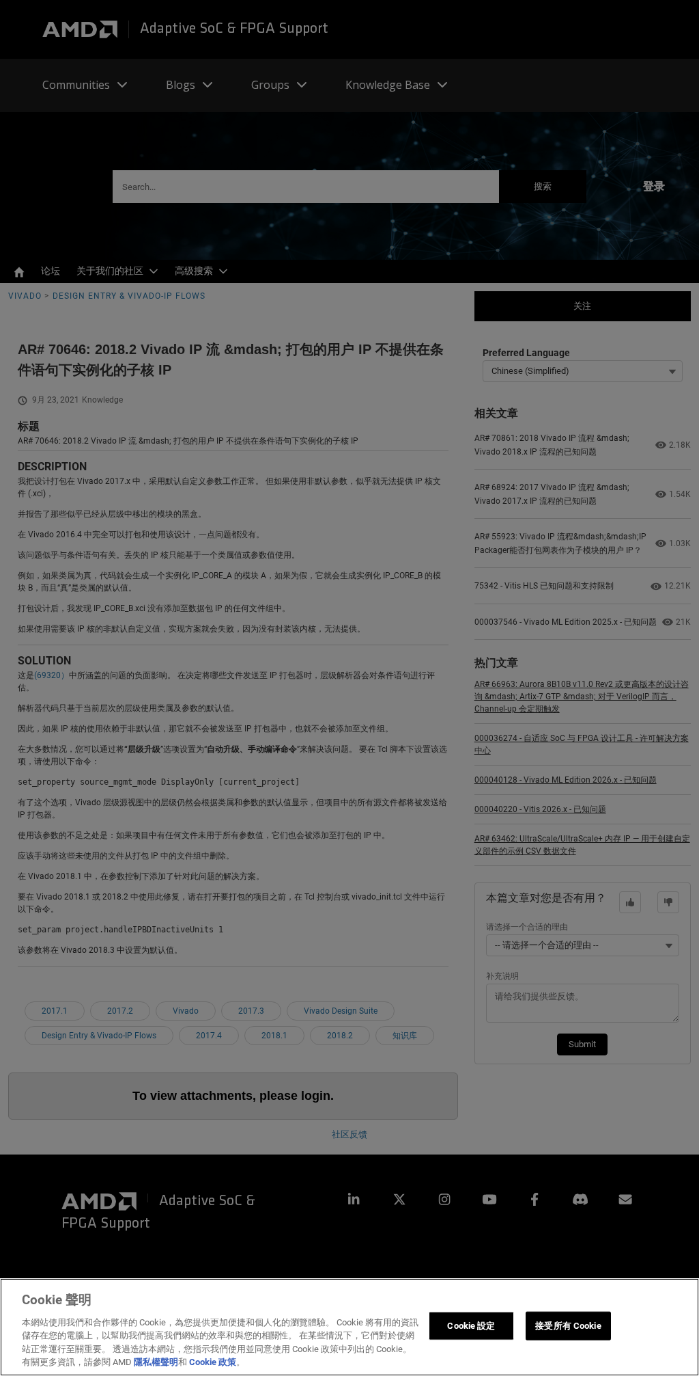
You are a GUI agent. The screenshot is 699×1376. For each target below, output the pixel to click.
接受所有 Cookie (568, 1326)
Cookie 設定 (471, 1326)
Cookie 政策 (212, 1362)
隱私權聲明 (156, 1362)
